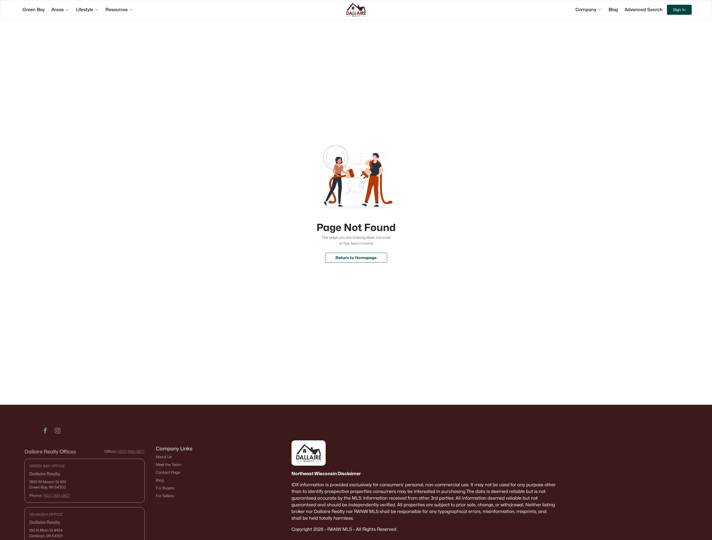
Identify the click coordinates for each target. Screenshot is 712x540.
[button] (45, 430)
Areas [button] (57, 9)
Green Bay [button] (34, 9)
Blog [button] (613, 9)
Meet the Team (168, 464)
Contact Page (168, 472)
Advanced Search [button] (643, 9)
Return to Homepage (356, 257)
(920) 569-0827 (131, 451)
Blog (160, 480)
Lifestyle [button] (84, 9)
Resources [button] (116, 9)
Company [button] (585, 9)
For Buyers (165, 488)
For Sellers (165, 496)
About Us (164, 457)
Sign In (679, 9)
